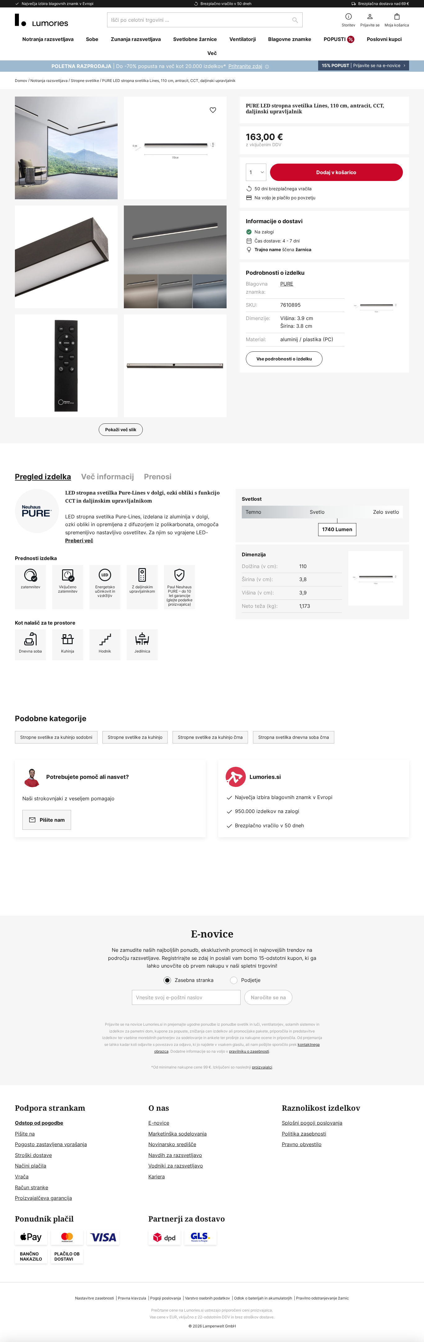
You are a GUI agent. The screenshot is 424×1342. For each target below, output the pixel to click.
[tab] (43, 477)
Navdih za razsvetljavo (175, 1155)
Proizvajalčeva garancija (43, 1198)
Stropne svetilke (85, 80)
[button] (66, 257)
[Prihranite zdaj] (212, 66)
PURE (286, 283)
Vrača (22, 1176)
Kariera (156, 1176)
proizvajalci (262, 1067)
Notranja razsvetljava (49, 80)
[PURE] (37, 511)
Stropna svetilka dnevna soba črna (293, 737)
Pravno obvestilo (302, 1144)
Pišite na (25, 1133)
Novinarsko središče (172, 1144)
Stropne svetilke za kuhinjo (135, 737)
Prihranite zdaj (245, 66)
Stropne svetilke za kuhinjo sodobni (56, 737)
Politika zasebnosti (304, 1133)
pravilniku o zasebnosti (249, 1051)
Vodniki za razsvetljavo (175, 1165)
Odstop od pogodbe (39, 1123)
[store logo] (41, 20)
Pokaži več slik (120, 429)
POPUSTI (334, 39)
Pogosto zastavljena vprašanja (51, 1144)
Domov (21, 80)
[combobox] (204, 20)
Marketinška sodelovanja (177, 1133)
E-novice (158, 1122)
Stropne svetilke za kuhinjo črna (210, 737)
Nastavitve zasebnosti (94, 1298)
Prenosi (158, 476)
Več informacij (107, 476)
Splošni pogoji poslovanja (312, 1122)
